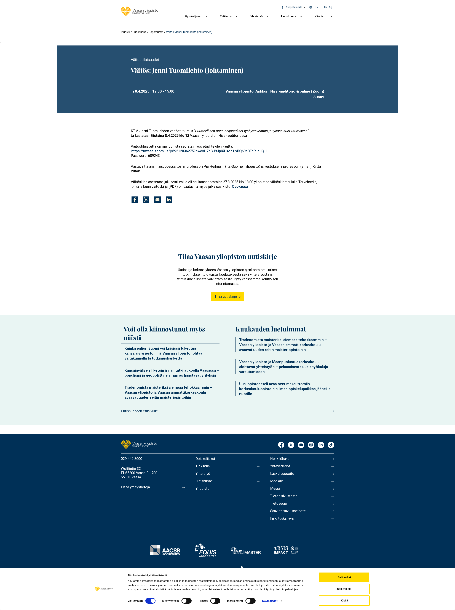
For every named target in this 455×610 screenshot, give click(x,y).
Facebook (281, 445)
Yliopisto (320, 16)
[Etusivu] (139, 11)
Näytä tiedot (269, 600)
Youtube (301, 445)
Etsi (325, 7)
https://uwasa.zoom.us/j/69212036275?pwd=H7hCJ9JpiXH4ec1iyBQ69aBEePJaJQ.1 (199, 151)
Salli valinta (344, 588)
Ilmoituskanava (282, 518)
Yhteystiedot (280, 466)
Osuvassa (240, 186)
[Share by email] (157, 199)
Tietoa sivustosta (283, 496)
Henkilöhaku (279, 459)
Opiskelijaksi (193, 16)
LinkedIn (321, 445)
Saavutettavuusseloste (288, 511)
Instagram (311, 445)
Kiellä (344, 600)
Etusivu (125, 32)
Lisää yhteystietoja (135, 487)
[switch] (186, 601)
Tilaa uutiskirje (226, 296)
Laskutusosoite (282, 473)
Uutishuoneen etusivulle (139, 411)
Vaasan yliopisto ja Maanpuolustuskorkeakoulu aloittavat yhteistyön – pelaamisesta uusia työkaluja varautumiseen (283, 367)
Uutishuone (288, 16)
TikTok (331, 445)
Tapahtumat (156, 32)
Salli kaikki (344, 577)
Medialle (277, 481)
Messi (275, 488)
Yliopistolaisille (294, 7)
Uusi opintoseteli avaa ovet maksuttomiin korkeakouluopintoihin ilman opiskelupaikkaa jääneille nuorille (285, 389)
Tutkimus (226, 16)
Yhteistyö (256, 16)
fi (314, 7)
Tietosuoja (278, 503)
